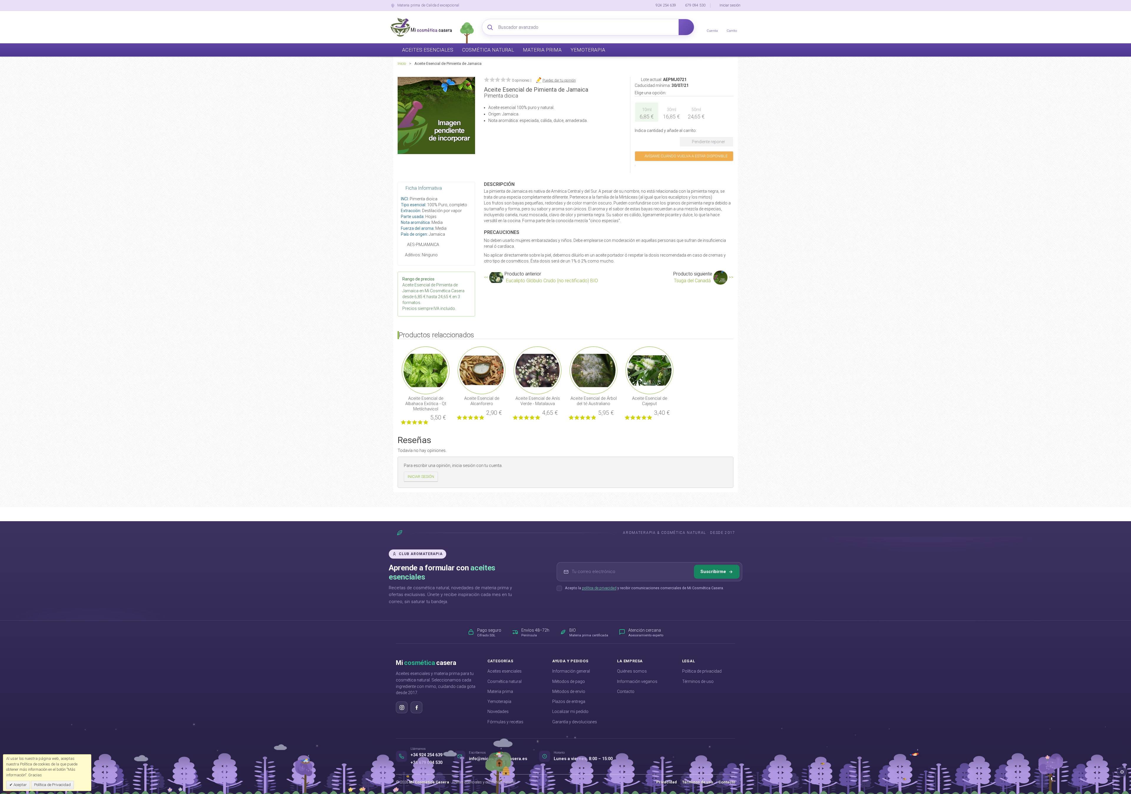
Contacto (625, 691)
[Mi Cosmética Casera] (421, 27)
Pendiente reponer (708, 141)
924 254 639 (666, 5)
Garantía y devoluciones (574, 721)
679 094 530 (695, 5)
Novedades (498, 711)
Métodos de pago (568, 681)
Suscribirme (713, 571)
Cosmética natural (504, 681)
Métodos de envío (568, 691)
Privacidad (666, 782)
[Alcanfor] (481, 370)
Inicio (402, 63)
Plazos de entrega (568, 701)
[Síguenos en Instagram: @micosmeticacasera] (402, 707)
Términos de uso (698, 681)
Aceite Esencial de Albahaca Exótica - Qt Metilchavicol (425, 404)
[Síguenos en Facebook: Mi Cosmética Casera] (416, 707)
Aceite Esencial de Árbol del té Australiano (594, 401)
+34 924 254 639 (426, 754)
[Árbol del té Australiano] (593, 370)
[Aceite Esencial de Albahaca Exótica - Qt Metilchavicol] (425, 370)
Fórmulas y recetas (505, 721)
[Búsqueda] (686, 27)
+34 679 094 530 (426, 762)
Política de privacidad (702, 671)
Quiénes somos (632, 671)
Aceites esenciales (504, 671)
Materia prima (500, 691)
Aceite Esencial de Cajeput (649, 401)
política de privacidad (599, 588)
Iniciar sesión (730, 5)
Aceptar (20, 785)
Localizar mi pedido (570, 711)
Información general (571, 671)
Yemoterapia (499, 701)
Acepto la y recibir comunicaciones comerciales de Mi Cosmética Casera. (644, 588)
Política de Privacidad (52, 785)
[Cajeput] (649, 370)
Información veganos (637, 681)
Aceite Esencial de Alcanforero (481, 401)
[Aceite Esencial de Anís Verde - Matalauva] (537, 370)
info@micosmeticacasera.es (498, 758)
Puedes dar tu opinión (559, 80)
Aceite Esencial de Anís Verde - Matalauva (537, 401)
